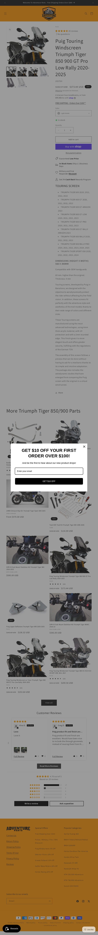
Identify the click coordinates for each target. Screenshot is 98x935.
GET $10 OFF (49, 481)
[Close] (84, 447)
